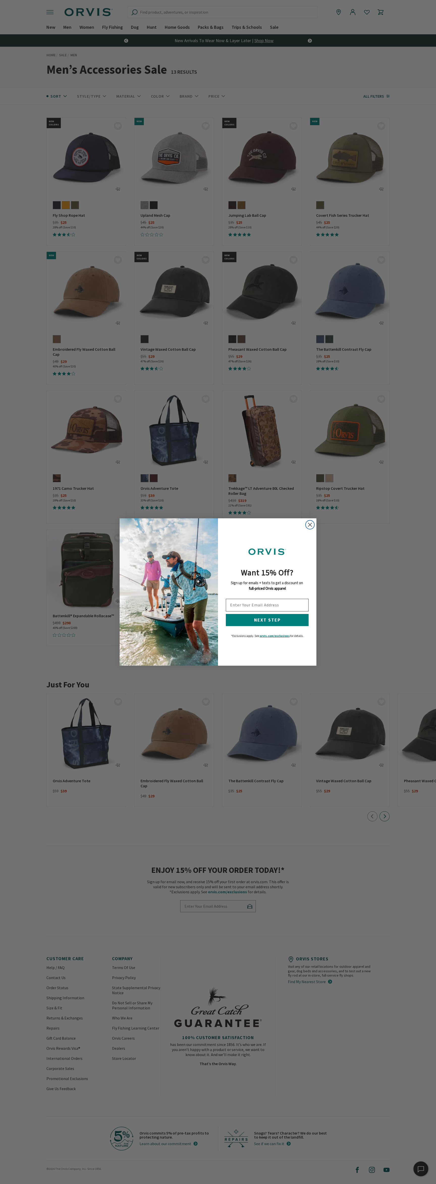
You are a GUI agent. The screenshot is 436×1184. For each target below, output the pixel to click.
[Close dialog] (310, 524)
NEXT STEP (267, 620)
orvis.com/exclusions (275, 636)
